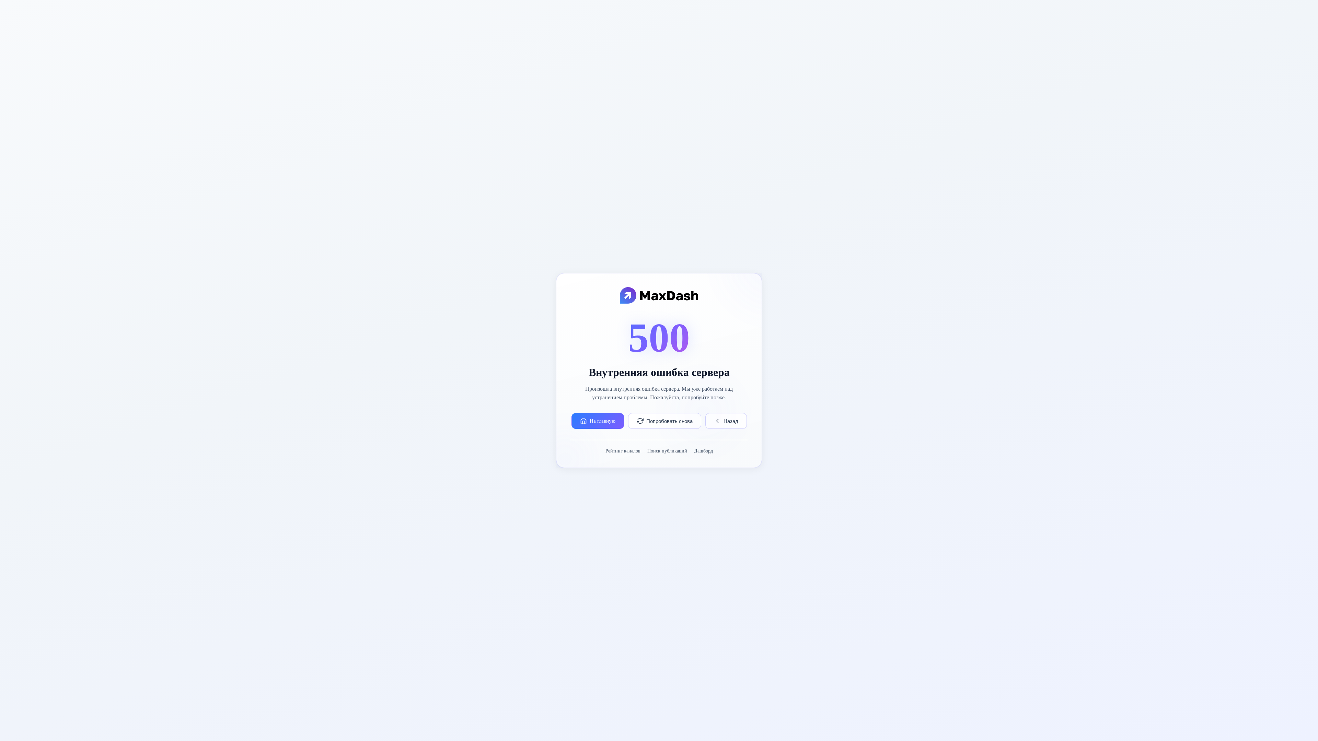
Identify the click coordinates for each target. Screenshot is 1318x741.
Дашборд (703, 451)
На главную (602, 421)
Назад (731, 421)
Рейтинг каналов (622, 451)
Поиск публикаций (667, 451)
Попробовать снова (669, 421)
